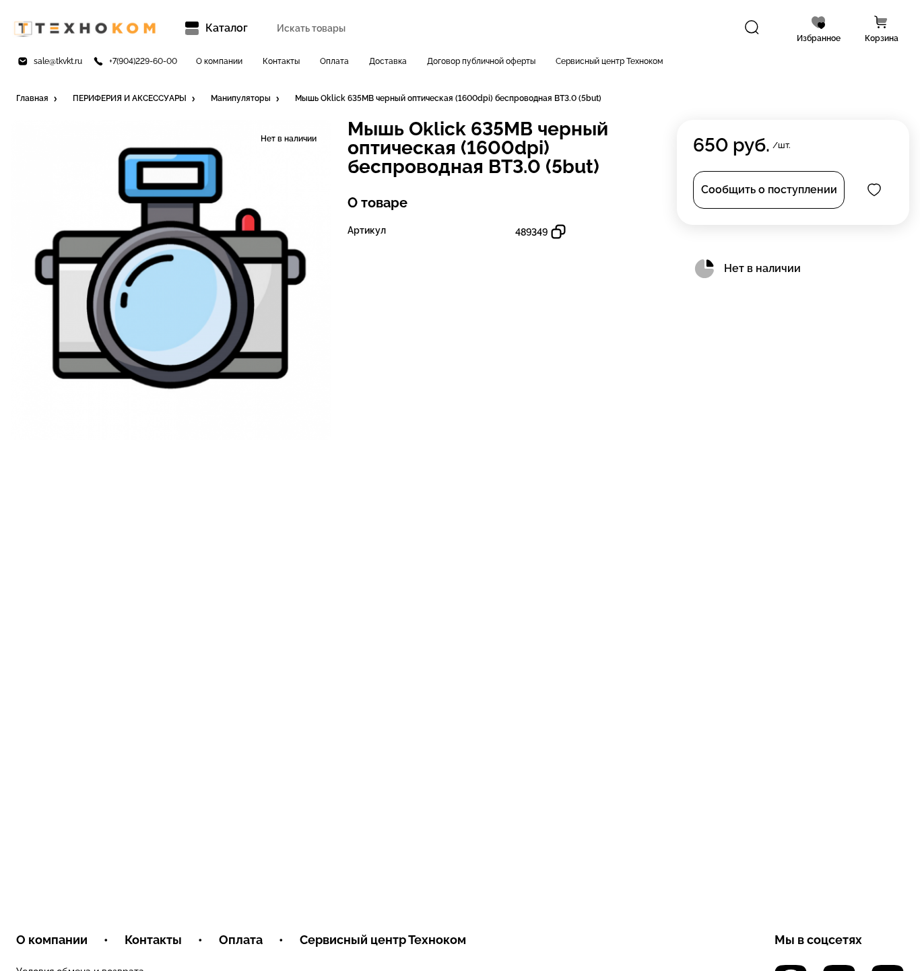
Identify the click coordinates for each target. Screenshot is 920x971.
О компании (219, 61)
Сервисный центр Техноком (609, 61)
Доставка (388, 61)
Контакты (281, 61)
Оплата (334, 61)
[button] (38, 99)
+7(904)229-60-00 (143, 61)
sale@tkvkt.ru (58, 61)
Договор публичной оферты (481, 61)
